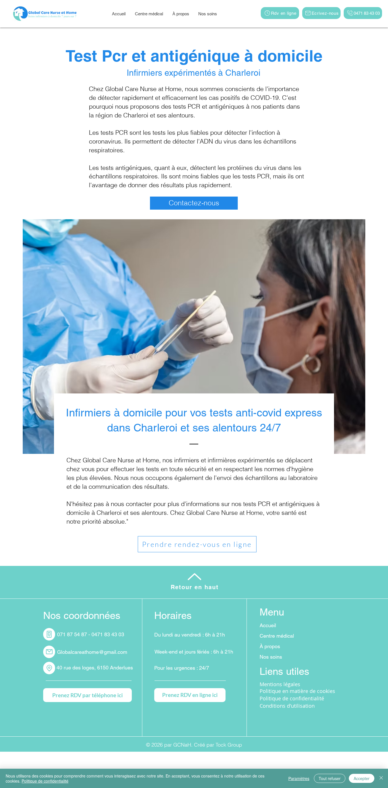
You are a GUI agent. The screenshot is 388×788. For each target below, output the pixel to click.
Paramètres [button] (298, 778)
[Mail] (49, 652)
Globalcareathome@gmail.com (92, 652)
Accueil (268, 625)
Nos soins (271, 657)
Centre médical (277, 636)
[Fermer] (381, 778)
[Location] (49, 668)
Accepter (362, 778)
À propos (270, 646)
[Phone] (49, 634)
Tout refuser (330, 778)
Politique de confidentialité (45, 781)
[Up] (194, 576)
